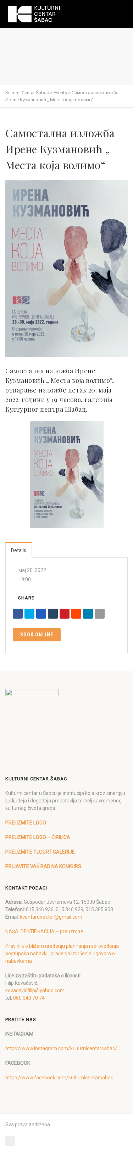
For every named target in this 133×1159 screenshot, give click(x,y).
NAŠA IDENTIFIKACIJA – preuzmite (44, 931)
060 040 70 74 (29, 998)
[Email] (100, 614)
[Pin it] (65, 614)
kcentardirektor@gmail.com (51, 917)
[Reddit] (76, 614)
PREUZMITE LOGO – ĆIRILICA (37, 837)
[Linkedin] (88, 614)
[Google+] (41, 614)
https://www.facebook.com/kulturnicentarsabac (59, 1077)
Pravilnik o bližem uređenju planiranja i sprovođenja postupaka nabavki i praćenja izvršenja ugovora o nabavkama (62, 953)
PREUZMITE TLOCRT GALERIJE (40, 852)
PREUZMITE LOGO (25, 823)
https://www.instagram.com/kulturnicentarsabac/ (61, 1048)
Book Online (36, 634)
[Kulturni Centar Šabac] (33, 14)
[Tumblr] (53, 614)
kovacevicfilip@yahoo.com (35, 990)
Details (18, 550)
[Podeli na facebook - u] (18, 614)
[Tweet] (29, 614)
